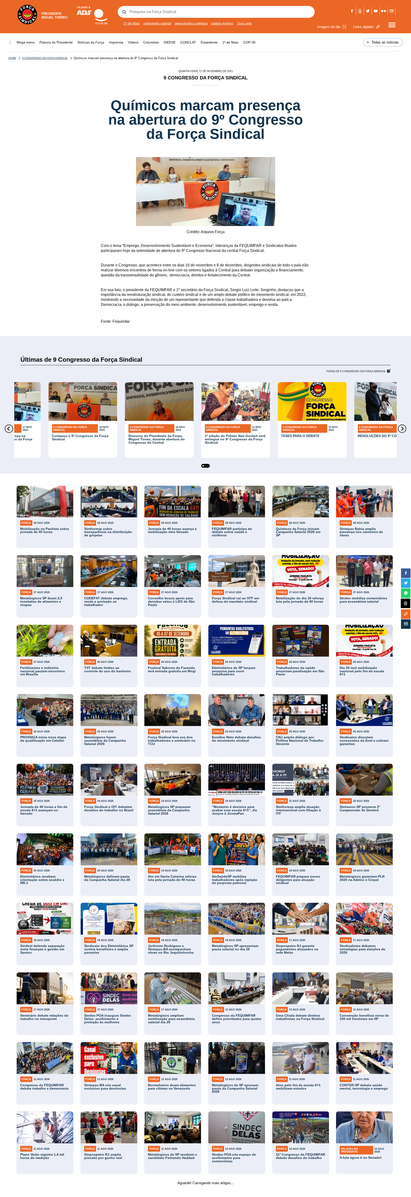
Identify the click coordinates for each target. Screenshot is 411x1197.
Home (12, 58)
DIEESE (170, 42)
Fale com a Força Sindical (392, 11)
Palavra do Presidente (56, 42)
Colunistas (151, 42)
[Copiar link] (406, 614)
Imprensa (116, 42)
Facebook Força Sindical (352, 11)
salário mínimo (222, 23)
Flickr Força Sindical (384, 11)
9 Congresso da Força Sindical (45, 58)
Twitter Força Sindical (368, 11)
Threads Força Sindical (360, 11)
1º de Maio (132, 23)
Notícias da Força (91, 42)
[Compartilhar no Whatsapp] (406, 593)
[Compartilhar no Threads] (405, 603)
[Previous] (9, 428)
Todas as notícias (383, 42)
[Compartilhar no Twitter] (406, 583)
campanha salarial (157, 23)
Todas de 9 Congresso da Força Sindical (356, 371)
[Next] (402, 428)
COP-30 (249, 42)
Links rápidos (363, 27)
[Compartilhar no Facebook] (406, 573)
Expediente (209, 42)
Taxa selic (244, 23)
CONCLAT (188, 42)
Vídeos (133, 42)
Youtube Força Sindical (376, 11)
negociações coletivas (191, 23)
